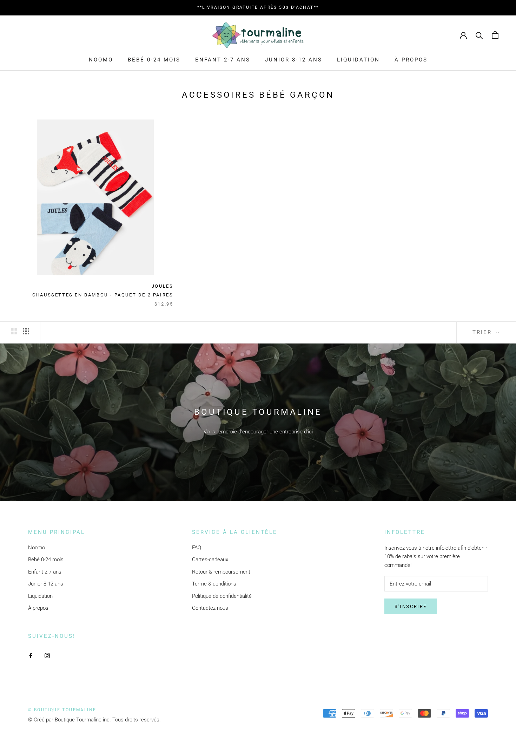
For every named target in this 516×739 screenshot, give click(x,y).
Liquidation (358, 60)
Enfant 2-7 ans (222, 60)
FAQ (196, 547)
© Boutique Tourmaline (62, 709)
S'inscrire (411, 606)
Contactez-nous (210, 608)
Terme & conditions (214, 584)
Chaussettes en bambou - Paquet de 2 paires (102, 294)
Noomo (101, 60)
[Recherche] (479, 35)
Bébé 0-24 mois (154, 60)
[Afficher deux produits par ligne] (14, 331)
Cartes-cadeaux (210, 559)
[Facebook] (30, 655)
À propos (411, 60)
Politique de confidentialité (222, 596)
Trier (483, 332)
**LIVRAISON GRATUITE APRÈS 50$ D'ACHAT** (258, 7)
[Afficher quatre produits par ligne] (26, 331)
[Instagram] (47, 655)
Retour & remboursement (221, 572)
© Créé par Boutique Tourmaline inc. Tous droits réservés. (94, 720)
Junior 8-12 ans (293, 60)
